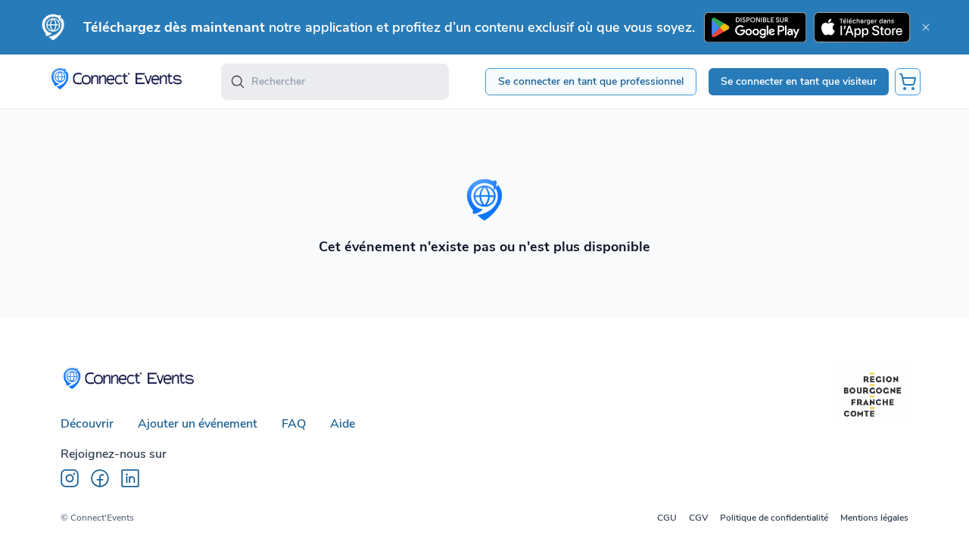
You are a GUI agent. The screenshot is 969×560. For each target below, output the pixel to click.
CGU (667, 518)
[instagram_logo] (70, 478)
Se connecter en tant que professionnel (591, 81)
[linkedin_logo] (130, 478)
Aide (342, 423)
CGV (698, 518)
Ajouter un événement (197, 423)
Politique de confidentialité (774, 518)
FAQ (294, 423)
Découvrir (87, 423)
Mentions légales (874, 518)
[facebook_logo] (100, 478)
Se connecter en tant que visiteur (799, 81)
